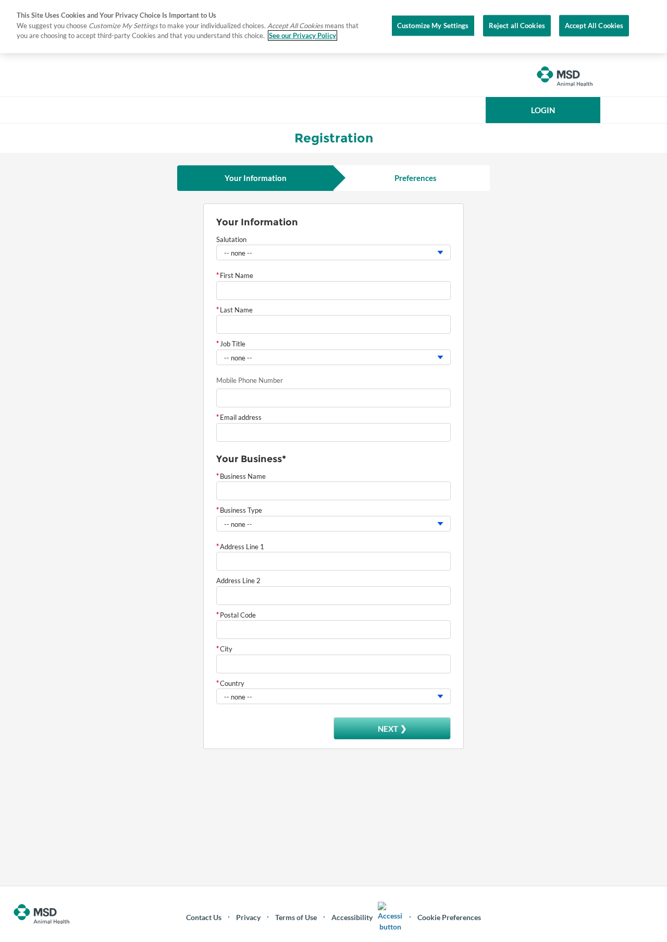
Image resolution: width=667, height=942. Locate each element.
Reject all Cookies (517, 25)
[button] (543, 110)
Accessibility (352, 917)
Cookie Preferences (449, 917)
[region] (333, 26)
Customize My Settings (433, 25)
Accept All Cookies (594, 25)
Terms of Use (296, 917)
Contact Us (203, 917)
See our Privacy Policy (302, 35)
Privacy (248, 917)
